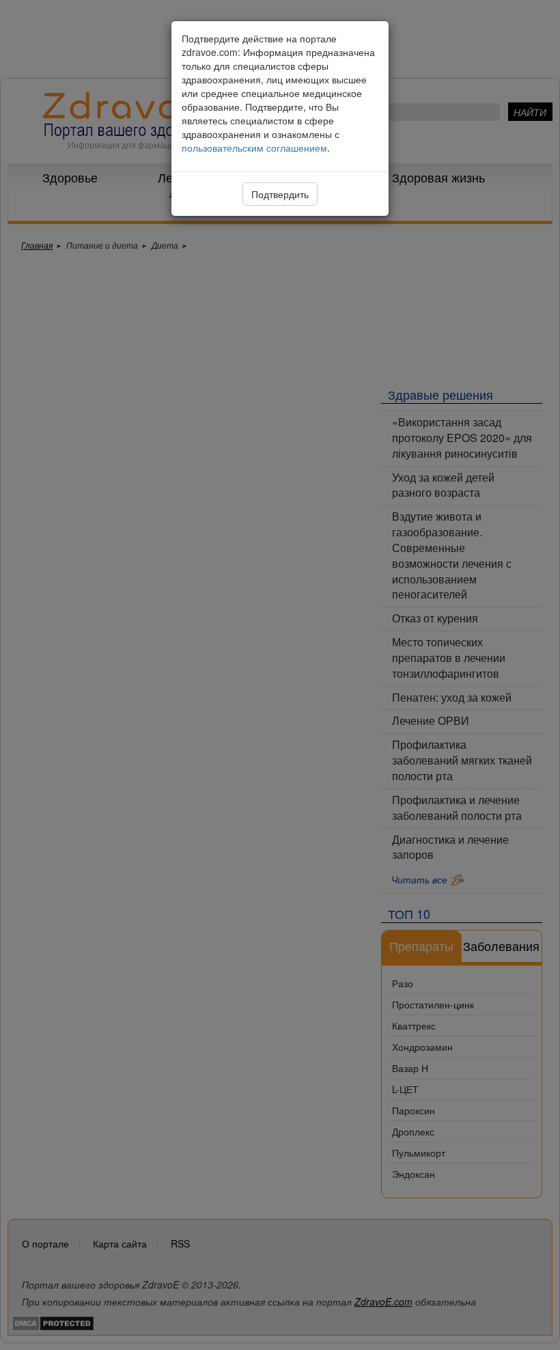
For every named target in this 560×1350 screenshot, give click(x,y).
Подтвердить (280, 194)
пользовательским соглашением (254, 147)
